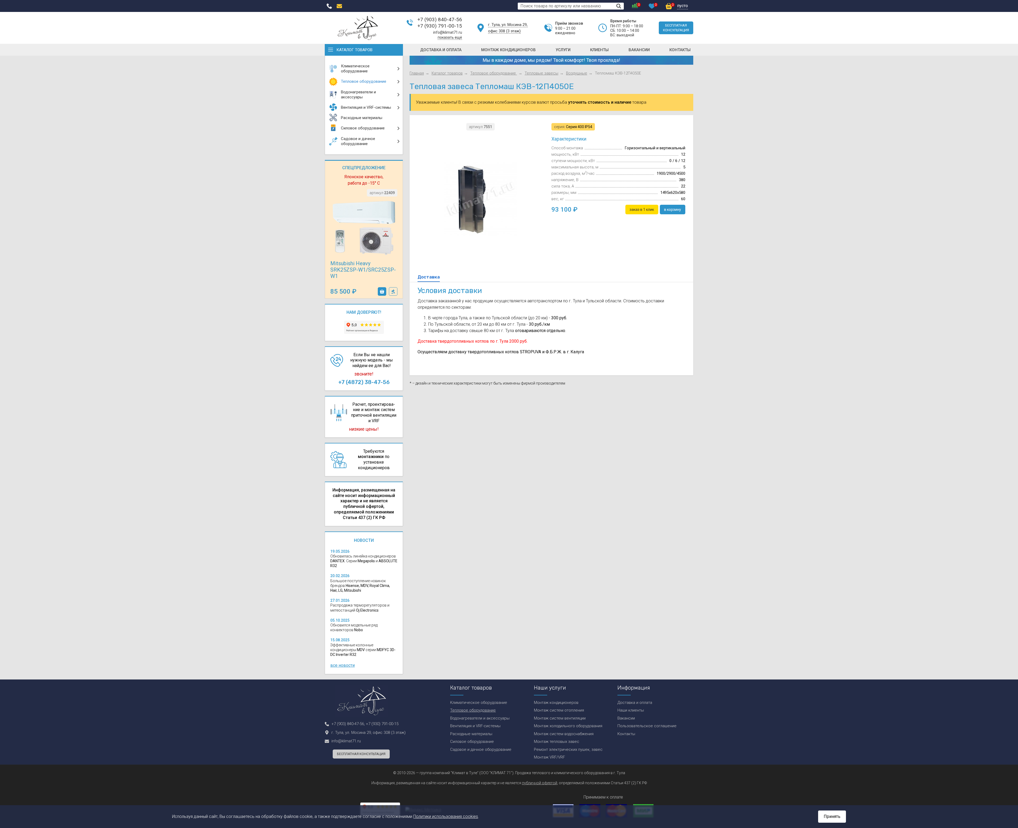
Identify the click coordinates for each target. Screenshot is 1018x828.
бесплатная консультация (676, 27)
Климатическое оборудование (478, 702)
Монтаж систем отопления (559, 710)
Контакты (680, 49)
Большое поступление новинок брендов (360, 585)
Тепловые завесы (541, 73)
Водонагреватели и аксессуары (480, 718)
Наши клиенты (630, 710)
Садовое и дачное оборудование (480, 749)
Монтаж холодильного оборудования (568, 726)
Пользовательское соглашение (647, 726)
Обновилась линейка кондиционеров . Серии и (363, 561)
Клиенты (599, 49)
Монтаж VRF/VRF (549, 757)
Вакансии (639, 49)
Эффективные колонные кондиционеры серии (363, 650)
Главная (417, 73)
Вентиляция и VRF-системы (475, 726)
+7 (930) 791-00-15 (439, 26)
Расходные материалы (471, 733)
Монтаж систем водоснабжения (564, 733)
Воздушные (576, 73)
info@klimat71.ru (447, 32)
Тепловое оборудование (493, 73)
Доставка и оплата (441, 49)
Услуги (563, 49)
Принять (832, 816)
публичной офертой (539, 783)
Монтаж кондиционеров (508, 49)
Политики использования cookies (445, 816)
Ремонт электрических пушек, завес (568, 749)
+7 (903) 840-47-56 (439, 19)
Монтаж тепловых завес (556, 741)
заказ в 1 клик (393, 291)
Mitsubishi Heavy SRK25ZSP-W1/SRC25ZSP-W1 (363, 269)
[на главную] (358, 28)
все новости (342, 665)
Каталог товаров (354, 49)
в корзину (382, 291)
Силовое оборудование (472, 741)
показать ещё (450, 37)
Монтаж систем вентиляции (560, 718)
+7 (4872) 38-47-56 (364, 382)
